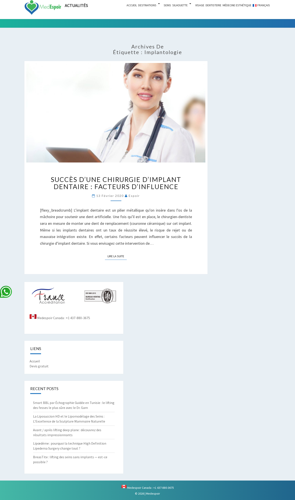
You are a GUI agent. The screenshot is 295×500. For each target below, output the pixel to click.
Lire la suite (117, 256)
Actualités (76, 5)
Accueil (132, 5)
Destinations (147, 5)
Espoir (134, 196)
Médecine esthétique (237, 5)
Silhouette (180, 5)
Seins (167, 5)
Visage (199, 5)
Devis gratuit (39, 366)
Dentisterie (213, 5)
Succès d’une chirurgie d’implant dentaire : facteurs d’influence (116, 182)
